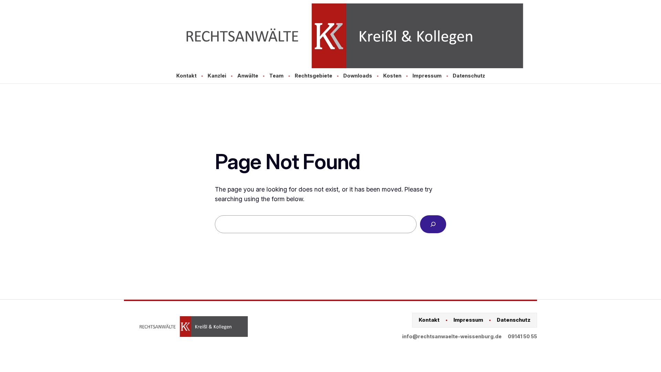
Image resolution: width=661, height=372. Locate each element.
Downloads (357, 76)
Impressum (427, 76)
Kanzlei (217, 76)
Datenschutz (469, 76)
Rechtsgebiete (313, 76)
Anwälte (247, 76)
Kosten (392, 76)
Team (276, 76)
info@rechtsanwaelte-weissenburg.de (452, 336)
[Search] (433, 224)
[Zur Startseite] (330, 35)
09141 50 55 (522, 336)
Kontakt (186, 76)
